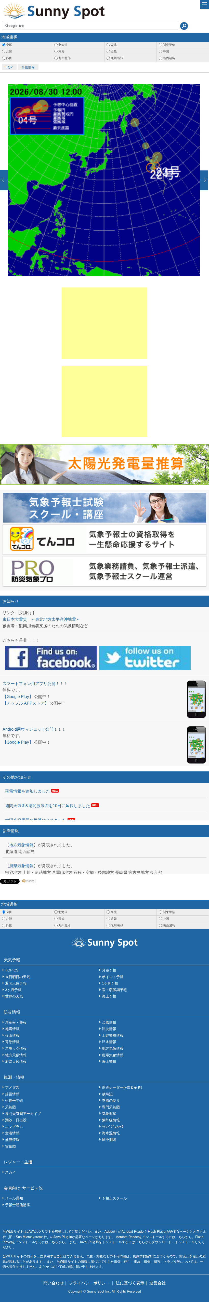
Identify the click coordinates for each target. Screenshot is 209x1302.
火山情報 (12, 1035)
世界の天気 (14, 996)
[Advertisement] (104, 323)
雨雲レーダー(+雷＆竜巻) (122, 1087)
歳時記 (107, 1094)
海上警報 (109, 1061)
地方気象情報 (21, 845)
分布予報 (109, 970)
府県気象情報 (21, 866)
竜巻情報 (12, 1042)
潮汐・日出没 (16, 1120)
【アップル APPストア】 (26, 703)
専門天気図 (111, 1107)
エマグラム (14, 1127)
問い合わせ (53, 1283)
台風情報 (28, 67)
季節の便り (111, 1100)
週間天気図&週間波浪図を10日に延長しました (47, 806)
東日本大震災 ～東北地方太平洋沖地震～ (41, 619)
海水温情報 (111, 1133)
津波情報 (109, 1029)
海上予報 (109, 996)
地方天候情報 (16, 1055)
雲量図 (10, 1146)
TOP (9, 67)
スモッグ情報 (16, 1048)
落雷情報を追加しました (27, 791)
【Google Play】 (18, 696)
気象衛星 (109, 1114)
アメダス (12, 1087)
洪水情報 (109, 1042)
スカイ (10, 1172)
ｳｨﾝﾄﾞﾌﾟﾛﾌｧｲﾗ (112, 1127)
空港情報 (12, 1133)
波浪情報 (12, 1140)
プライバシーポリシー (90, 1283)
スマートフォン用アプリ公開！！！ (35, 683)
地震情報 (12, 1029)
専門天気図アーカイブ (23, 1114)
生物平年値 (14, 1100)
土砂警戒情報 (112, 1035)
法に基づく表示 (130, 1283)
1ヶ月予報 (110, 983)
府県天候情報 (16, 1061)
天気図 (10, 1107)
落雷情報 (12, 1094)
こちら (180, 1237)
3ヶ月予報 (13, 990)
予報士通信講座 (17, 1205)
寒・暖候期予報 (114, 990)
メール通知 (14, 1198)
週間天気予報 (16, 983)
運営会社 (157, 1283)
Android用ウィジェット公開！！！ (34, 729)
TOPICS (11, 970)
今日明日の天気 (17, 977)
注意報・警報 (16, 1022)
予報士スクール (114, 1198)
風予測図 (109, 1140)
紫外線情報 (111, 1120)
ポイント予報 (112, 977)
